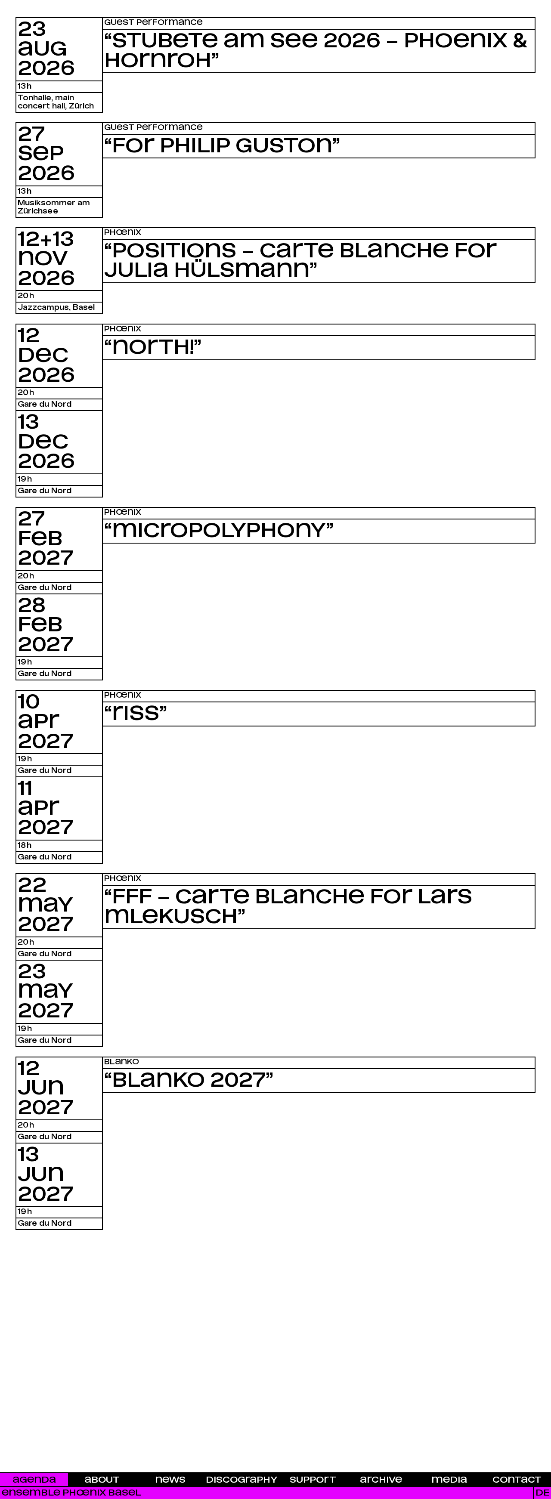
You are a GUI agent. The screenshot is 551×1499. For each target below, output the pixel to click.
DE (542, 1492)
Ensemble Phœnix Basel (71, 1492)
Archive (381, 1480)
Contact (517, 1480)
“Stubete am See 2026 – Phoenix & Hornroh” (316, 51)
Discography (241, 1480)
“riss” (135, 714)
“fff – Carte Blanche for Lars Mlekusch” (288, 907)
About (102, 1480)
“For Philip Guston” (222, 146)
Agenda (34, 1480)
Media (449, 1480)
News (170, 1480)
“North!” (152, 347)
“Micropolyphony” (219, 531)
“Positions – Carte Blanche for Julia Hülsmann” (300, 261)
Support (313, 1480)
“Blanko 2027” (188, 1080)
